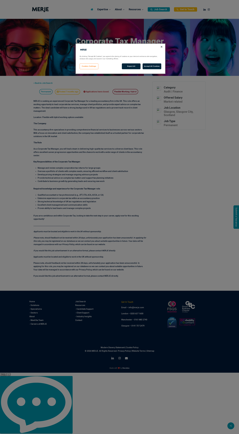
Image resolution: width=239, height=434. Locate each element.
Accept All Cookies (152, 66)
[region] (120, 58)
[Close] (162, 47)
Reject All (131, 66)
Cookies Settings (89, 66)
